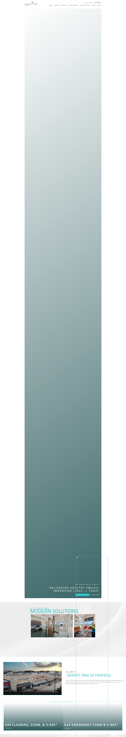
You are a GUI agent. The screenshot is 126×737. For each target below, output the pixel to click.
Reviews (94, 5)
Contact (99, 5)
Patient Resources (73, 5)
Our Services (56, 5)
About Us (64, 5)
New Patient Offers (85, 5)
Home (50, 5)
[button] (32, 678)
